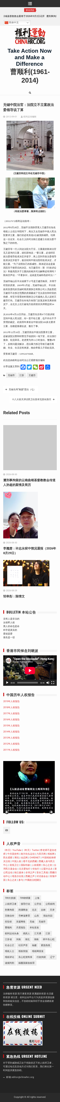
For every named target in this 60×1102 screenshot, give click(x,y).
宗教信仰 (9, 915)
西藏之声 (30, 876)
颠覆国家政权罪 (26, 963)
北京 (34, 909)
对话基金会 (42, 876)
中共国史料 (13, 853)
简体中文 (13, 22)
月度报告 (20, 927)
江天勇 (37, 933)
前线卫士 (14, 865)
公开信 (37, 904)
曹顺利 (8, 927)
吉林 (43, 909)
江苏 (21, 375)
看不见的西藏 (30, 861)
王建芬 (32, 375)
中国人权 (16, 861)
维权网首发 (38, 951)
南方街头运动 (28, 853)
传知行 (35, 868)
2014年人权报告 (11, 731)
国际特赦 (25, 865)
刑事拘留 (9, 909)
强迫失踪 (47, 915)
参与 (20, 880)
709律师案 (25, 898)
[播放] (7, 682)
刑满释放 (23, 909)
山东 (36, 915)
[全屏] (52, 682)
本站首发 (34, 927)
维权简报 (23, 951)
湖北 (27, 939)
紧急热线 (45, 945)
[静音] (47, 682)
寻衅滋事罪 (24, 915)
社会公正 (9, 945)
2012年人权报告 (11, 743)
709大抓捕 (10, 898)
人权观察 (36, 865)
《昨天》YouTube (12, 850)
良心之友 (47, 865)
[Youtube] (6, 830)
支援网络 (20, 921)
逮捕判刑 (9, 963)
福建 (34, 945)
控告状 (8, 921)
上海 (37, 898)
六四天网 (41, 853)
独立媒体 (19, 872)
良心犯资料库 (25, 957)
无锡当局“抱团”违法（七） (22, 389)
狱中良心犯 (48, 939)
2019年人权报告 (11, 701)
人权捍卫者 (10, 904)
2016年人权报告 (11, 719)
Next (51, 812)
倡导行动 (25, 904)
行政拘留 (41, 957)
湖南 (36, 939)
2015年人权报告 (11, 725)
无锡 (32, 921)
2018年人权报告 (11, 707)
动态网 (24, 857)
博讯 (16, 857)
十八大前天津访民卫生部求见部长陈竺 (31, 399)
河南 (18, 939)
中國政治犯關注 (33, 880)
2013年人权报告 (11, 737)
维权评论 (9, 957)
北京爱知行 (24, 868)
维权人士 (9, 951)
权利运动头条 (12, 933)
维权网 (51, 853)
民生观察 (7, 857)
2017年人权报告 (11, 713)
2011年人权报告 (11, 749)
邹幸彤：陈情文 (14, 596)
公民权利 (50, 904)
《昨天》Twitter (31, 850)
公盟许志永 (47, 868)
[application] (30, 670)
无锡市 (11, 375)
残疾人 (26, 933)
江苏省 (8, 939)
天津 (52, 909)
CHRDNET (35, 857)
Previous (7, 812)
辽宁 (52, 957)
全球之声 (30, 872)
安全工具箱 (42, 872)
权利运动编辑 (29, 116)
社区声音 (23, 945)
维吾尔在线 (18, 876)
